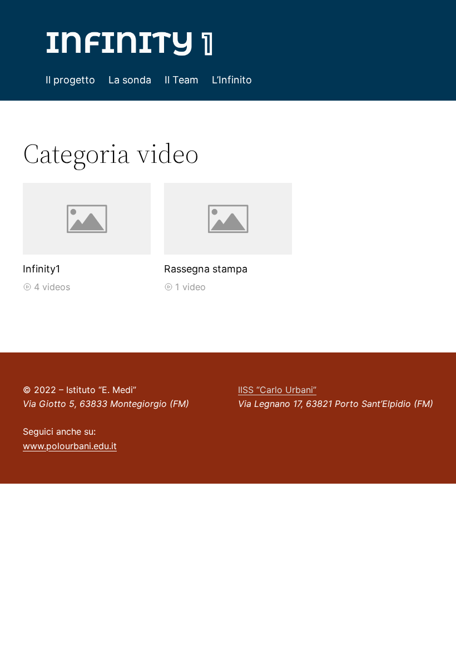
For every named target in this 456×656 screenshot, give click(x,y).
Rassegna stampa (205, 269)
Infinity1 (41, 269)
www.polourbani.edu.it (70, 445)
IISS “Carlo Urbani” (277, 389)
